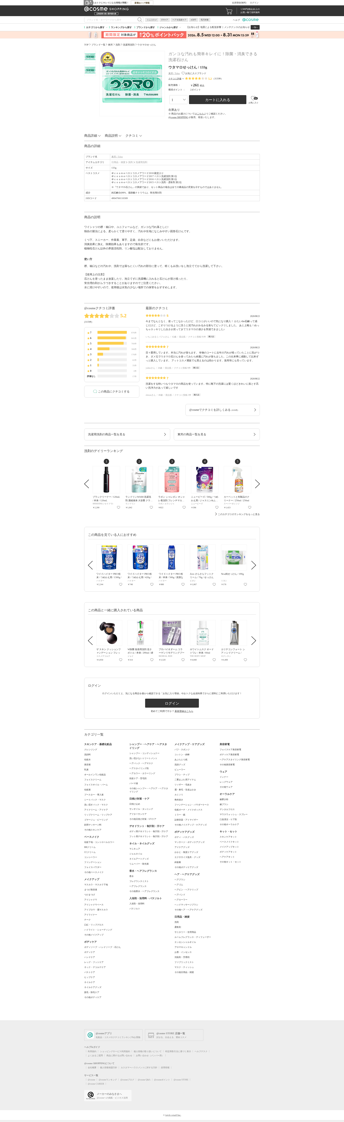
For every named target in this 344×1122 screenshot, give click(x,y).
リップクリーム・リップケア (98, 815)
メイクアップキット (229, 847)
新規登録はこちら (184, 711)
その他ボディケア (92, 997)
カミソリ (179, 794)
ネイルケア (89, 982)
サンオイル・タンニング (141, 809)
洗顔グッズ (180, 764)
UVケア (164, 20)
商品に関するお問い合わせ (119, 1055)
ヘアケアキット (227, 857)
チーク (87, 919)
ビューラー (180, 769)
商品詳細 (90, 135)
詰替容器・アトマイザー (186, 820)
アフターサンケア (138, 814)
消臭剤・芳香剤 (182, 957)
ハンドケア (89, 957)
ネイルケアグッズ (92, 987)
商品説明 (111, 135)
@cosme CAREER (96, 1084)
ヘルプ (236, 20)
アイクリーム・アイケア (96, 809)
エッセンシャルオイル (185, 942)
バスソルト (134, 908)
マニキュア (134, 849)
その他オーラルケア (229, 824)
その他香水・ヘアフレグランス (144, 891)
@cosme (91, 1079)
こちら (200, 113)
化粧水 (87, 759)
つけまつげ (89, 894)
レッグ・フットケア (94, 962)
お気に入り (118, 507)
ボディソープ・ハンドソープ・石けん (102, 947)
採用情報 (165, 1067)
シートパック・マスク (95, 799)
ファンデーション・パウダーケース (192, 804)
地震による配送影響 (210, 27)
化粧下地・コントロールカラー (99, 842)
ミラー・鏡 (180, 815)
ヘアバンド (180, 894)
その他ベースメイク (94, 872)
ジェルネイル (135, 854)
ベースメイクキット (229, 842)
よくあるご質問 (95, 1055)
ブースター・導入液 (94, 794)
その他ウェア (226, 787)
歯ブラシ (224, 804)
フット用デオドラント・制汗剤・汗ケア (148, 836)
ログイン (254, 2)
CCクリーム (90, 852)
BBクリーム (90, 847)
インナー (224, 777)
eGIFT (193, 20)
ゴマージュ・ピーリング (96, 820)
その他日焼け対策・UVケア (142, 819)
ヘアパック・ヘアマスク (141, 763)
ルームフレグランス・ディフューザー (193, 937)
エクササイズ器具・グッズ (187, 857)
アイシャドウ (90, 899)
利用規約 (92, 1051)
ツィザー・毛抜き (183, 784)
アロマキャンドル (183, 947)
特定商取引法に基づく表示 (178, 1051)
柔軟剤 (178, 927)
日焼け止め (134, 804)
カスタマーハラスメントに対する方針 (139, 1067)
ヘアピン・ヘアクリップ (186, 889)
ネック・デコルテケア (95, 967)
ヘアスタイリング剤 (139, 768)
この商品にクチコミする (114, 391)
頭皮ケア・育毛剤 (138, 778)
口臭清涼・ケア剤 (228, 819)
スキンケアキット (228, 837)
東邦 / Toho (117, 156)
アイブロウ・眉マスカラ (96, 909)
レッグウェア (226, 782)
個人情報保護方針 (108, 1067)
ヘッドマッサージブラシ (186, 904)
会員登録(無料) (239, 2)
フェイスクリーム (92, 779)
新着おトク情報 (142, 3)
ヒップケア (89, 977)
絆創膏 (178, 862)
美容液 (87, 764)
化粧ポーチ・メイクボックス (188, 809)
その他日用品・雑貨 (184, 972)
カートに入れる (217, 100)
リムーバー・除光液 (139, 864)
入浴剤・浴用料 (136, 903)
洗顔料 (87, 754)
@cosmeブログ (127, 1079)
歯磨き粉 (224, 799)
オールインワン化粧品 (95, 774)
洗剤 (130, 162)
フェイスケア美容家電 (230, 749)
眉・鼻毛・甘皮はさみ (185, 789)
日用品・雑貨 (118, 162)
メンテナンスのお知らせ (237, 27)
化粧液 (87, 789)
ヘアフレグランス (138, 886)
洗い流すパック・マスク (96, 804)
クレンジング (90, 749)
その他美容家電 (227, 764)
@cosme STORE (181, 1079)
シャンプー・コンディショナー (144, 753)
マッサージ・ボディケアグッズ (190, 842)
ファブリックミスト (184, 962)
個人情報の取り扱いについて (148, 1051)
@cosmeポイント (162, 1079)
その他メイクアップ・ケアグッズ (191, 825)
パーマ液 (133, 783)
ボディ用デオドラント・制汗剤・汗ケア (148, 831)
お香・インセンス (183, 952)
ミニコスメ (152, 20)
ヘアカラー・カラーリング (142, 773)
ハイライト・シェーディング (98, 930)
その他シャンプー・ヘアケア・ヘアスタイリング (148, 790)
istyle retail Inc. (173, 1115)
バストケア (89, 972)
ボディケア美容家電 (229, 754)
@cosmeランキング (108, 1079)
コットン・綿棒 (182, 754)
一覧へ (255, 27)
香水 (131, 876)
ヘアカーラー (181, 899)
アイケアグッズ (182, 847)
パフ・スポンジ (182, 749)
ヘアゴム (179, 884)
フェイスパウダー (92, 867)
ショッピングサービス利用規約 (115, 1051)
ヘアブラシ (180, 879)
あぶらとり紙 (181, 759)
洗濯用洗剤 (141, 162)
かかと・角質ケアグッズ (186, 852)
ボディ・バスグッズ (184, 837)
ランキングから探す (121, 27)
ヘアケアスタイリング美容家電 (235, 759)
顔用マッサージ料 (92, 825)
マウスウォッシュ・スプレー (234, 814)
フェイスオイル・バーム (96, 784)
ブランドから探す (145, 27)
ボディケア (89, 952)
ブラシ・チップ (182, 774)
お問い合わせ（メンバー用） (150, 1055)
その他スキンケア (92, 830)
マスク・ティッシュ (184, 967)
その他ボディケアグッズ (186, 867)
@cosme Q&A (144, 1079)
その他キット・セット (230, 862)
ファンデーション (92, 862)
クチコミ (131, 135)
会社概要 (92, 1067)
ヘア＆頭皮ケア (179, 20)
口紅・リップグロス (94, 925)
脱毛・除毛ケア (91, 992)
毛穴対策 (205, 20)
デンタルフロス (227, 809)
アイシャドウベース (94, 904)
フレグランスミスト (139, 881)
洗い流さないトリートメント (143, 758)
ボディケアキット (228, 852)
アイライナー (90, 914)
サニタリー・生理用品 (185, 932)
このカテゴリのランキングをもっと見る (239, 514)
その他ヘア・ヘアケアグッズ (188, 909)
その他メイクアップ (94, 935)
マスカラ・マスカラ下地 (96, 884)
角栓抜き (179, 799)
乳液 (86, 769)
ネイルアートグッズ (139, 859)
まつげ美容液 (90, 889)
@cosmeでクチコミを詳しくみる (213, 409)
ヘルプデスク (201, 1051)
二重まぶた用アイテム (185, 779)
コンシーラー (90, 857)
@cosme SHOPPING (178, 117)
